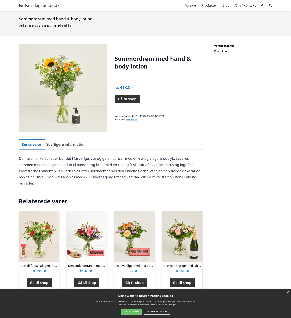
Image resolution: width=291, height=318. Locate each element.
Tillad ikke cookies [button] (157, 311)
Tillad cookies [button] (131, 311)
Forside (190, 5)
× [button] (288, 292)
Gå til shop (127, 99)
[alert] (145, 303)
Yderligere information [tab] (66, 144)
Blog (226, 5)
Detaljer (171, 304)
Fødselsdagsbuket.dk (39, 5)
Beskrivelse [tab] (31, 144)
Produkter (209, 5)
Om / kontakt (245, 5)
